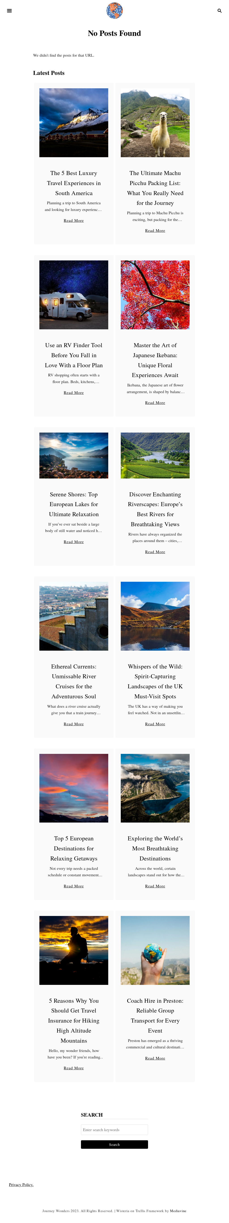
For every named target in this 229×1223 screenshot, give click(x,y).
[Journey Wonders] (114, 10)
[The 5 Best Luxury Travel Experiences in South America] (73, 122)
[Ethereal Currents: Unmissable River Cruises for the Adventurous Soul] (73, 616)
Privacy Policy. (21, 1184)
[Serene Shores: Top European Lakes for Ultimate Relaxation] (73, 455)
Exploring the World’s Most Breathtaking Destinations (155, 848)
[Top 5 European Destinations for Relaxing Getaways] (73, 788)
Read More (74, 220)
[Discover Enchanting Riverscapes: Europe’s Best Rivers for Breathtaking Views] (155, 455)
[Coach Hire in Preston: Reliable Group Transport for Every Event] (155, 950)
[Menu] (9, 10)
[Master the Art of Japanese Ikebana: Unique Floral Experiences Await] (155, 294)
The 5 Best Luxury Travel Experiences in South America (74, 183)
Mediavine (178, 1210)
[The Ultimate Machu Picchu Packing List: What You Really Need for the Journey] (155, 122)
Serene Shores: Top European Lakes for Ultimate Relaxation (74, 504)
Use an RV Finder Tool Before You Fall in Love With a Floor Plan (74, 355)
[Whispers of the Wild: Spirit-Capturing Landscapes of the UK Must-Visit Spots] (155, 616)
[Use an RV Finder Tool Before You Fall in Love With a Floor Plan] (73, 294)
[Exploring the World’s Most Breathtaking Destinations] (155, 788)
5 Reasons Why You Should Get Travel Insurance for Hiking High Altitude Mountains (74, 1020)
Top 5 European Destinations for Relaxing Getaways (74, 848)
